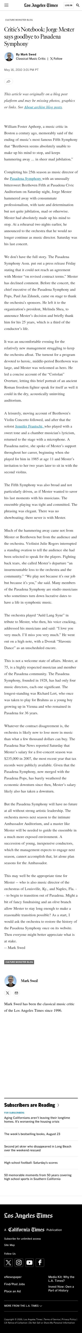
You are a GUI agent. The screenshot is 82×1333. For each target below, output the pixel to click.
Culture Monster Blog (19, 20)
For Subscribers (14, 1113)
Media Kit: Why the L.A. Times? (61, 1279)
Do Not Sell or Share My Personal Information (52, 1323)
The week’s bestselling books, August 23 (32, 1134)
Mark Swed (28, 54)
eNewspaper (13, 1277)
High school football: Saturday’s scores (31, 1162)
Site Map (9, 1245)
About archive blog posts (43, 106)
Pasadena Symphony (26, 178)
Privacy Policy (69, 1319)
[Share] (8, 81)
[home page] (41, 5)
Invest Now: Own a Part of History (61, 1288)
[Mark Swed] (9, 57)
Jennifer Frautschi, (29, 426)
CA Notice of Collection (15, 1323)
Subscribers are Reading (29, 1105)
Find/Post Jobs (14, 1284)
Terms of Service (52, 1319)
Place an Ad (12, 1291)
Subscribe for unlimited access (22, 1239)
